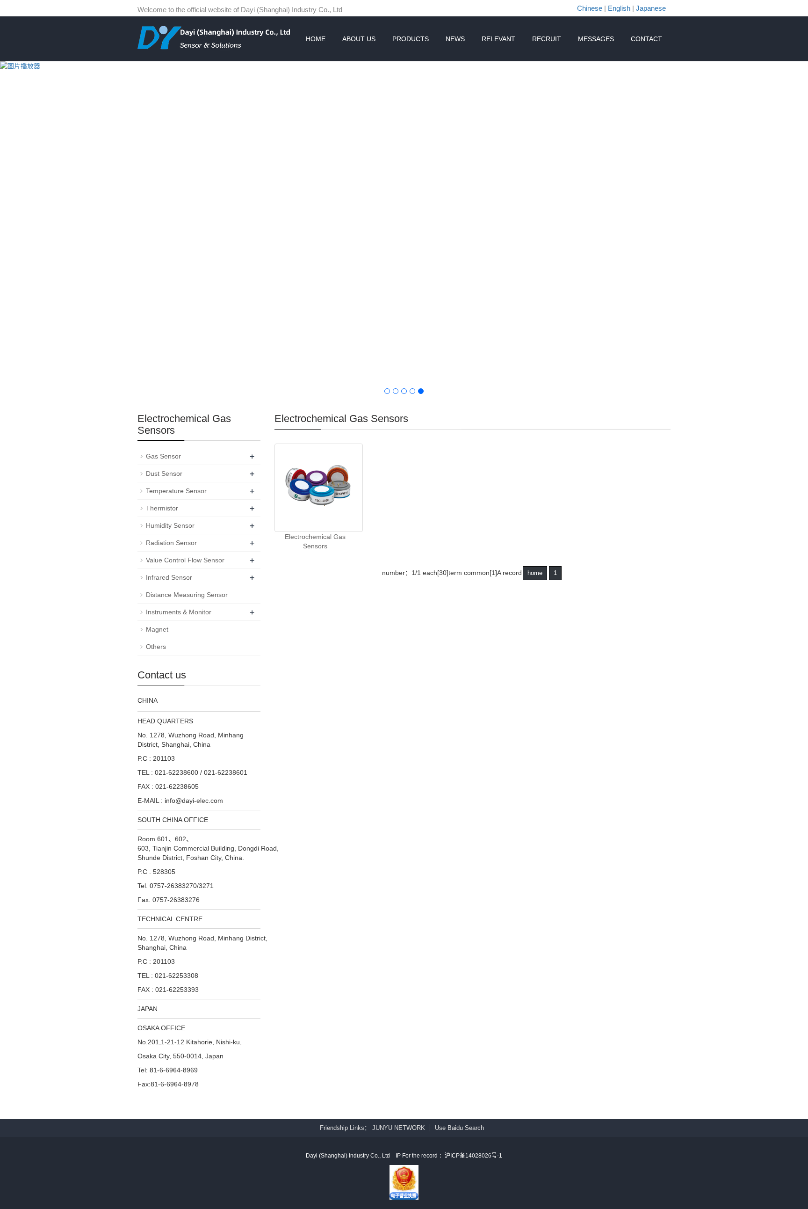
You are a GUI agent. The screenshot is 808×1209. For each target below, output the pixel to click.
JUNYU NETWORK (398, 1127)
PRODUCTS (410, 39)
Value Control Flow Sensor (185, 560)
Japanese (651, 8)
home (534, 572)
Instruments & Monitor (178, 612)
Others (156, 646)
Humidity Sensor (170, 525)
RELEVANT (498, 39)
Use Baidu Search (459, 1127)
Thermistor (162, 508)
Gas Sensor (163, 456)
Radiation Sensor (171, 542)
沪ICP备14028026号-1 (473, 1155)
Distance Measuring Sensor (187, 594)
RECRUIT (546, 39)
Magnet (157, 629)
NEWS (455, 39)
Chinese (589, 8)
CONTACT (646, 39)
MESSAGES (596, 39)
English (619, 8)
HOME (315, 39)
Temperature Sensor (176, 491)
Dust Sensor (164, 473)
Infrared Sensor (169, 577)
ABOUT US (358, 39)
